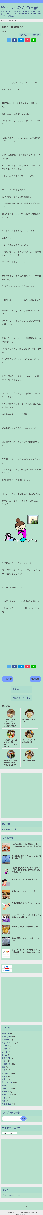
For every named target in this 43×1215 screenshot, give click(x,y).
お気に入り (6, 1036)
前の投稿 (35, 679)
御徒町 (4, 1085)
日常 (3, 1098)
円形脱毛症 (6, 1064)
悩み (3, 1101)
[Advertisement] (21, 61)
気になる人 (6, 1073)
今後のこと (6, 1088)
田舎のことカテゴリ (21, 689)
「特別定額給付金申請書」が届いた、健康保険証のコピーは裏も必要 (26, 845)
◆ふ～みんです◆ (9, 829)
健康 (3, 1079)
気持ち (4, 1076)
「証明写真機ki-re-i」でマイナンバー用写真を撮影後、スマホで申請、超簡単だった (26, 870)
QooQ (25, 1214)
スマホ (4, 1049)
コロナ (4, 1046)
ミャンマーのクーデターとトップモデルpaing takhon (26, 916)
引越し (4, 1061)
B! (21, 40)
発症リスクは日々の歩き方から (24, 879)
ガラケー (5, 1039)
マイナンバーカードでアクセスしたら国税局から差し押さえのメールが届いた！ (26, 952)
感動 (3, 1067)
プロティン (6, 1058)
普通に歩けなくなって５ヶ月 (23, 891)
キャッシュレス (8, 1043)
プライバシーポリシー (11, 1195)
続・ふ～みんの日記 (19, 7)
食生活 (4, 1092)
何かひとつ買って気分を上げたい (25, 926)
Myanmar (6, 1033)
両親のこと (36, 35)
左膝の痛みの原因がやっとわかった (26, 903)
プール (4, 1055)
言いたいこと (7, 1082)
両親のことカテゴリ (21, 698)
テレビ (4, 1052)
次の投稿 (8, 679)
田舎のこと (24, 35)
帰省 (3, 1070)
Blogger (25, 1206)
